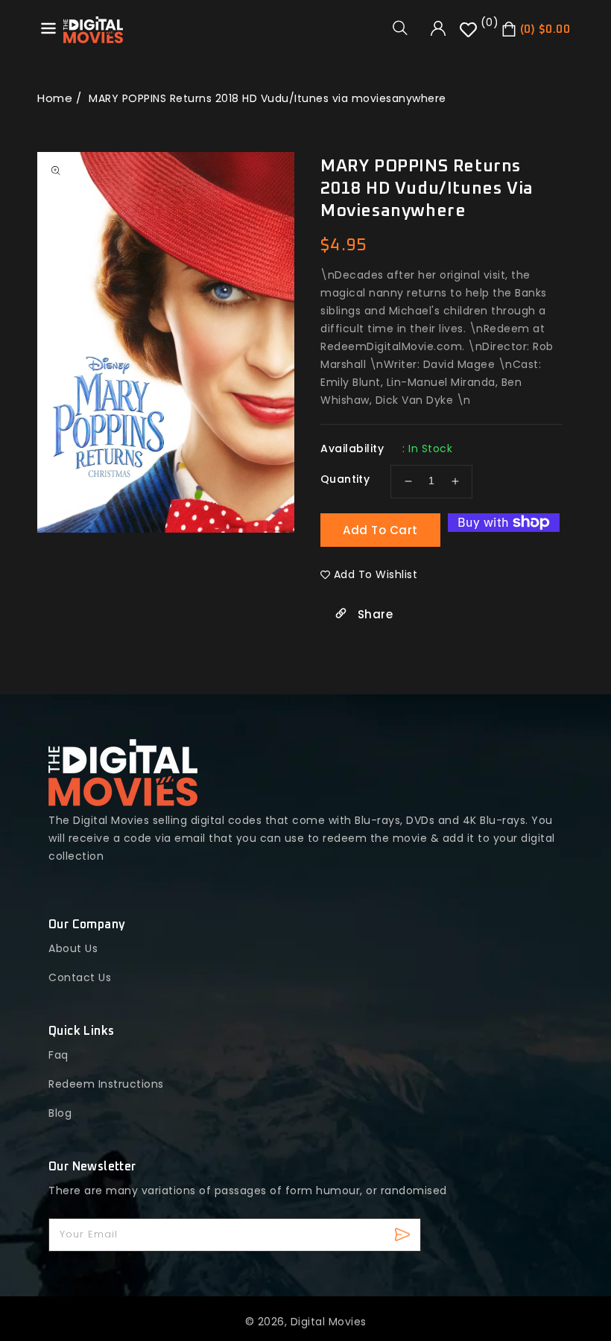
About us (73, 948)
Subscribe (404, 1235)
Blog (60, 1113)
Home (54, 98)
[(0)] (470, 35)
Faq (58, 1054)
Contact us (79, 977)
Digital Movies (329, 1321)
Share (373, 614)
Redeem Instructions (106, 1084)
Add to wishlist (376, 574)
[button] (405, 28)
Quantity (345, 479)
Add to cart (380, 530)
